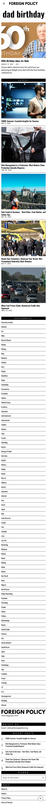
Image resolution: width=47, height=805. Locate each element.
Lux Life (3, 540)
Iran (2, 500)
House (3, 473)
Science (4, 633)
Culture (3, 398)
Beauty (3, 344)
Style (3, 656)
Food (2, 433)
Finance (3, 429)
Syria (3, 660)
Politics (3, 616)
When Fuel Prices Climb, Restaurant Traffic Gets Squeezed (20, 307)
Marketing (4, 544)
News (3, 580)
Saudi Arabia (5, 629)
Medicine (4, 549)
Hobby (3, 469)
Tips (2, 669)
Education (4, 411)
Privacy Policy (5, 797)
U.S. (2, 691)
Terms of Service (6, 802)
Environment (5, 420)
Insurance (4, 491)
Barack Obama (6, 340)
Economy (4, 406)
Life (17, 64)
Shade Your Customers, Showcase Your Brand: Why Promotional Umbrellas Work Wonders (21, 260)
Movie (3, 558)
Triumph (4, 682)
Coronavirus (5, 389)
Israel (3, 504)
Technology (4, 665)
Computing (4, 384)
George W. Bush (6, 451)
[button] (43, 777)
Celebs (3, 371)
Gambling (4, 442)
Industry (4, 482)
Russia (3, 624)
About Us (4, 789)
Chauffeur (4, 375)
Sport (3, 651)
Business (4, 357)
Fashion (3, 424)
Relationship (5, 620)
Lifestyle (4, 531)
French (3, 438)
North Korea (5, 589)
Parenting (4, 602)
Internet (4, 495)
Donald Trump (5, 402)
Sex (2, 638)
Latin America (6, 518)
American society (7, 322)
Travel (3, 678)
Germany (4, 455)
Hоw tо (3, 478)
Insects (3, 487)
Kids (2, 513)
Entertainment (6, 415)
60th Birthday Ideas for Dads (15, 60)
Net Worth (4, 576)
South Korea (5, 647)
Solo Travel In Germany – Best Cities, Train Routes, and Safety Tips (23, 213)
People (3, 607)
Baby (2, 335)
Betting (3, 349)
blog (2, 353)
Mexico (3, 553)
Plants (3, 611)
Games (3, 446)
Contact (3, 793)
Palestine (4, 598)
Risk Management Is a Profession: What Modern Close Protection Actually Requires (23, 166)
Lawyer (3, 522)
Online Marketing (7, 593)
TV (2, 687)
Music (3, 567)
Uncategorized (6, 696)
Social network (6, 642)
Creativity (4, 393)
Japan (3, 509)
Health (3, 460)
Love (2, 535)
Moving (3, 562)
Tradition (4, 673)
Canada (3, 362)
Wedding (4, 700)
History (3, 464)
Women (3, 705)
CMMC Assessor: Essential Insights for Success (20, 121)
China (3, 380)
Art (2, 331)
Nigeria (3, 584)
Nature (3, 571)
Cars (2, 366)
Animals (4, 326)
